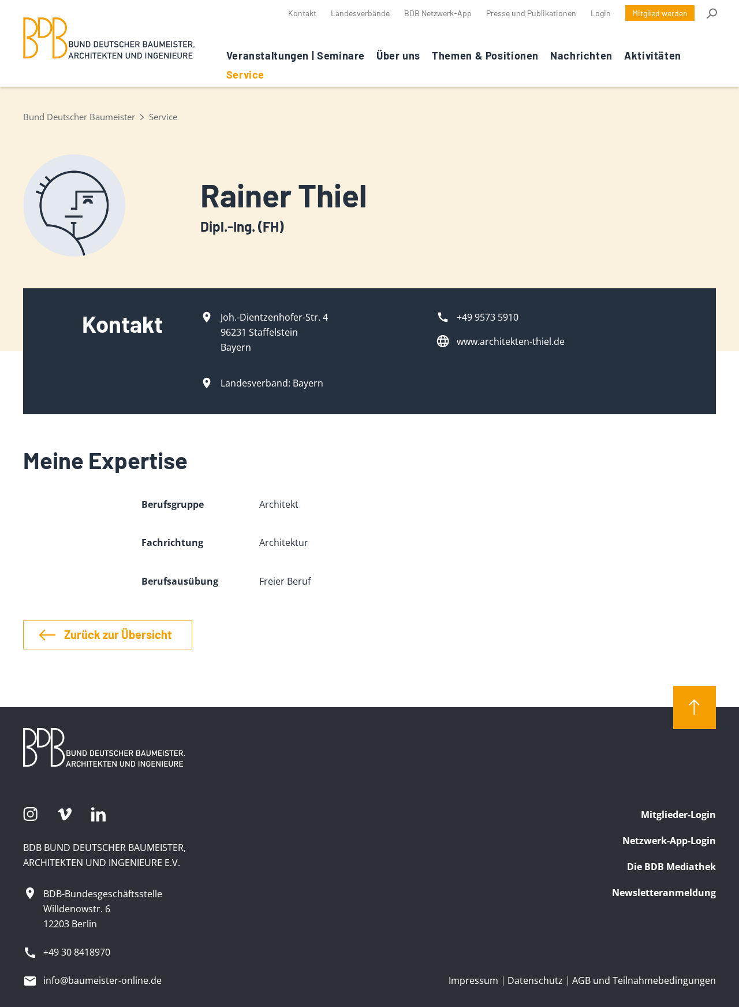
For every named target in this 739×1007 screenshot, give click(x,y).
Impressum (473, 980)
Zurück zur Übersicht (118, 634)
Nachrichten (581, 55)
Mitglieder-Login (678, 814)
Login (601, 13)
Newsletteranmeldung (664, 892)
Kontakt (302, 13)
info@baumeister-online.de (102, 980)
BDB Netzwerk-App (438, 13)
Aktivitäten (652, 55)
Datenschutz (535, 980)
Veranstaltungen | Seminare (295, 55)
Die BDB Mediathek (671, 866)
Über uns (398, 55)
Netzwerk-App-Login (669, 840)
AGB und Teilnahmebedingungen (644, 980)
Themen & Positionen (485, 55)
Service (245, 74)
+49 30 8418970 (76, 952)
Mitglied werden (660, 13)
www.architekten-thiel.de (511, 341)
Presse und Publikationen (531, 13)
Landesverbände (360, 13)
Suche (711, 13)
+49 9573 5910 (487, 317)
